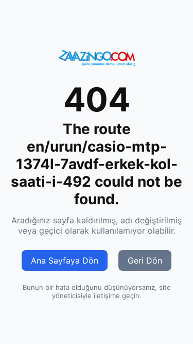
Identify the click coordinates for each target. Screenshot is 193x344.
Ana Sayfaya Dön (64, 260)
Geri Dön (145, 260)
